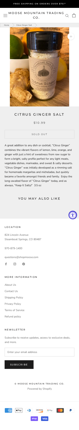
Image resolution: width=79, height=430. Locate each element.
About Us (10, 285)
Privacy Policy (13, 304)
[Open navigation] (5, 15)
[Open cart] (74, 15)
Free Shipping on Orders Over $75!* (39, 3)
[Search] (67, 15)
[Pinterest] (23, 263)
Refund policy (13, 316)
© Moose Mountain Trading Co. (40, 383)
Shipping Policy (14, 297)
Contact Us (11, 291)
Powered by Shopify (39, 389)
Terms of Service (14, 310)
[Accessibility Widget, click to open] (72, 215)
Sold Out (39, 134)
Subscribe (19, 364)
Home (6, 25)
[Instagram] (14, 263)
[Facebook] (6, 263)
